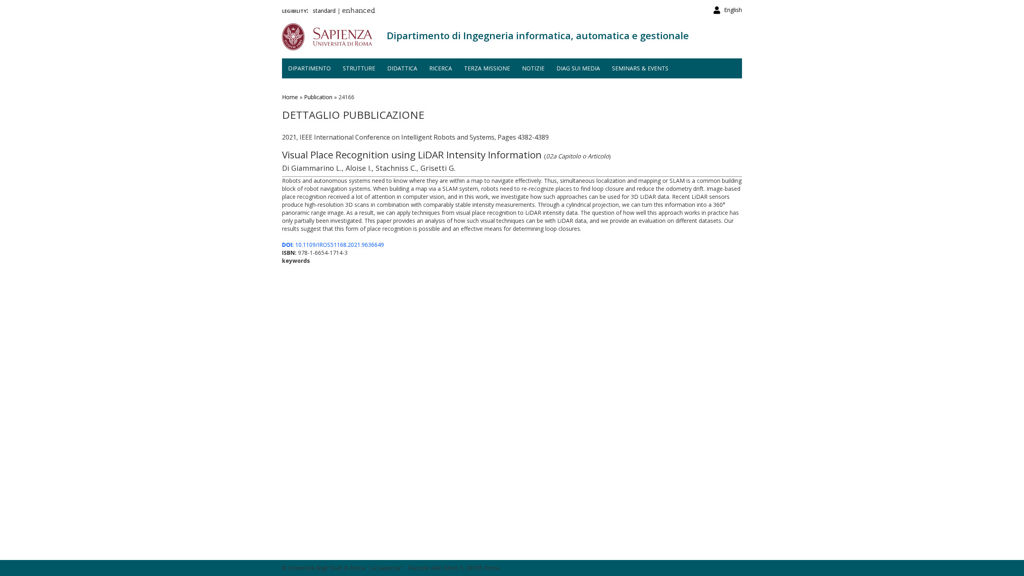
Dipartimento (309, 68)
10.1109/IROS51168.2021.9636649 (333, 244)
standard (324, 10)
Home (290, 97)
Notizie (533, 68)
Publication (318, 97)
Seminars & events (640, 68)
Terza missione (487, 68)
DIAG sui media (578, 68)
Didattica (402, 68)
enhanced (358, 11)
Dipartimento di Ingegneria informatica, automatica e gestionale (538, 35)
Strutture (359, 68)
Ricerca (440, 68)
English (733, 10)
